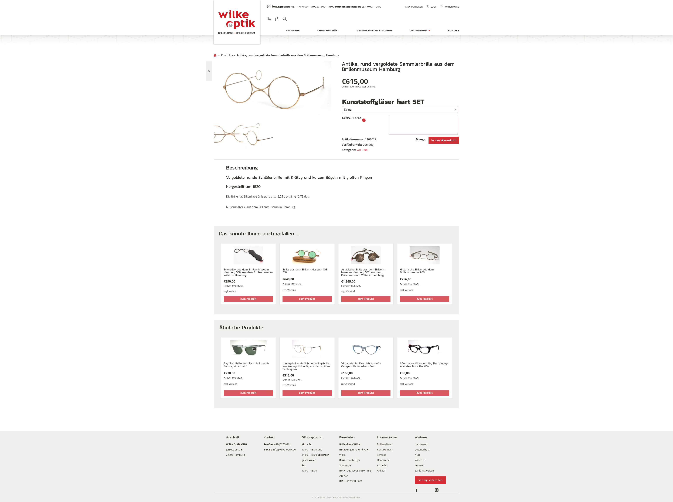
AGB (417, 454)
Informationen (414, 7)
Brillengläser (384, 444)
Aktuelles (382, 465)
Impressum (421, 444)
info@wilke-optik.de (284, 449)
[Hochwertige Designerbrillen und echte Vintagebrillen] (237, 22)
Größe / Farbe (351, 118)
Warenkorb (452, 7)
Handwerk (383, 460)
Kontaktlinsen (385, 449)
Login (434, 7)
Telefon (269, 19)
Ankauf (381, 470)
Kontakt (453, 30)
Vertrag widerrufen (430, 480)
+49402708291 (282, 444)
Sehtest (381, 454)
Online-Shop (418, 30)
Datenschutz (422, 449)
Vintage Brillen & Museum (374, 30)
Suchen (285, 19)
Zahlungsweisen (424, 470)
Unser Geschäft (328, 30)
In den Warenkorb (443, 140)
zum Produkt (248, 298)
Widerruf (420, 460)
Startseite (293, 30)
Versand (371, 86)
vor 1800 (362, 150)
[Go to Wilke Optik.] (215, 55)
